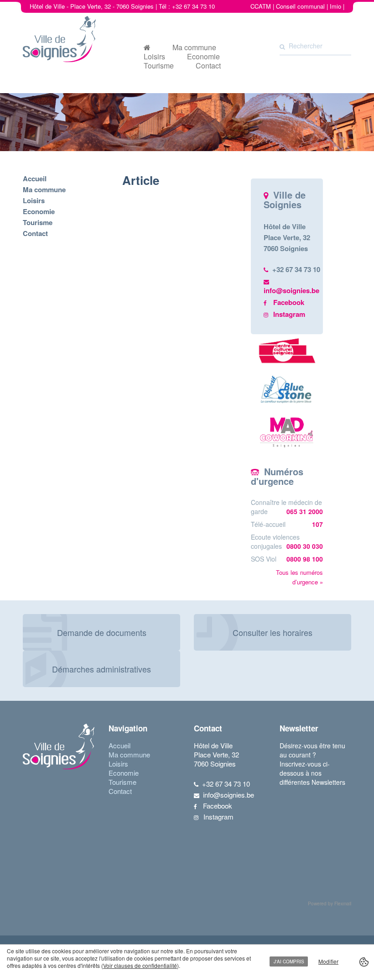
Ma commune (194, 47)
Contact (208, 65)
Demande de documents (101, 632)
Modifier (328, 961)
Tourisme (159, 65)
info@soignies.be (291, 290)
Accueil (35, 178)
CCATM (260, 6)
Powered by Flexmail (329, 903)
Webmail (333, 15)
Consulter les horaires (272, 632)
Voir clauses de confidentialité (140, 965)
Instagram (289, 314)
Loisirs (154, 56)
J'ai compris (289, 961)
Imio (335, 6)
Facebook (288, 302)
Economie (203, 56)
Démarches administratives (101, 669)
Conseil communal (300, 6)
